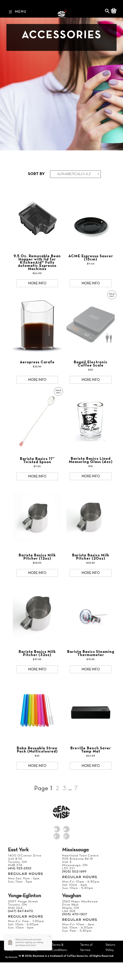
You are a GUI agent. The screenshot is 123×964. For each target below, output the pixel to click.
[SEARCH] (107, 11)
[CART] (114, 11)
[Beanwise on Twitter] (66, 828)
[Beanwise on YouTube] (56, 828)
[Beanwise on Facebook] (56, 835)
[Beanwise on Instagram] (66, 835)
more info (37, 283)
